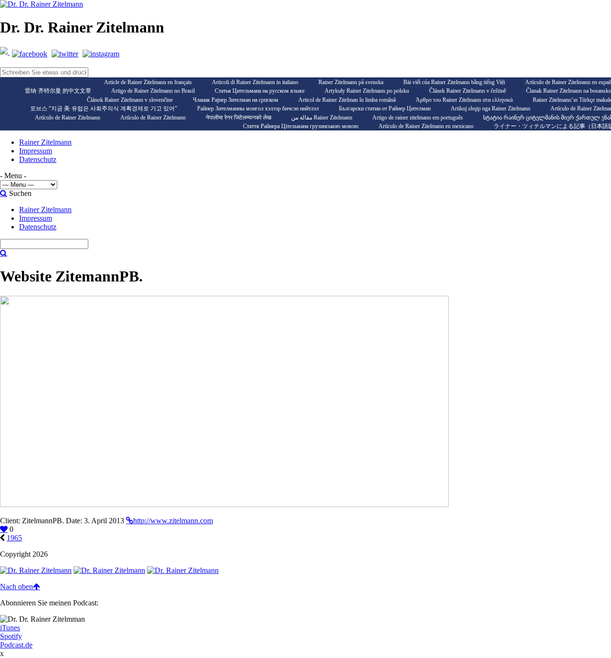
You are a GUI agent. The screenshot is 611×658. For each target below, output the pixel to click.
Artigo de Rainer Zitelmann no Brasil (153, 90)
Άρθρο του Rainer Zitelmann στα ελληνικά (464, 100)
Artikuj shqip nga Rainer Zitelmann (490, 108)
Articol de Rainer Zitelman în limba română (347, 100)
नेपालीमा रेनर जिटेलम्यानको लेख (238, 117)
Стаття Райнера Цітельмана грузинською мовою (300, 126)
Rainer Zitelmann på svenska (350, 82)
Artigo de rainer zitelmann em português (417, 117)
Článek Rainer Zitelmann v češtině (467, 90)
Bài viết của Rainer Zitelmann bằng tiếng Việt (454, 82)
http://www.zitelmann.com (173, 521)
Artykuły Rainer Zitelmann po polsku (367, 90)
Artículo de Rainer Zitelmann (67, 117)
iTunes (10, 628)
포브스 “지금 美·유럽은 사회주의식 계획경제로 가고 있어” (103, 108)
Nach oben (16, 586)
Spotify (11, 636)
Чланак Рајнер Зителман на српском (235, 100)
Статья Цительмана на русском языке (260, 90)
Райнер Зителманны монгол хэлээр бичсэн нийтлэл (258, 108)
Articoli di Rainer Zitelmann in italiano (255, 82)
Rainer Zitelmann (45, 142)
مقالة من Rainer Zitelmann (321, 117)
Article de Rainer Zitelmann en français (148, 82)
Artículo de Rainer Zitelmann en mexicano (426, 126)
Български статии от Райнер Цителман (385, 108)
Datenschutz (37, 159)
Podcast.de (16, 645)
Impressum (35, 151)
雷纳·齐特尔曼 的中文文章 (58, 90)
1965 (14, 538)
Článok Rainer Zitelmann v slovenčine (130, 100)
